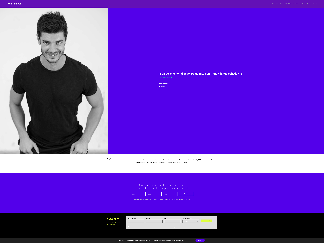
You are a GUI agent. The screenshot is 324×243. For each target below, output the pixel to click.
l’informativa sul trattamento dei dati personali (168, 227)
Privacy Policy (181, 240)
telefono (148, 218)
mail (165, 218)
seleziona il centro (187, 218)
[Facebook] (316, 3)
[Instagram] (313, 3)
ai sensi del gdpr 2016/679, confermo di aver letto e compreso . (154, 227)
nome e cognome (132, 218)
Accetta (200, 240)
